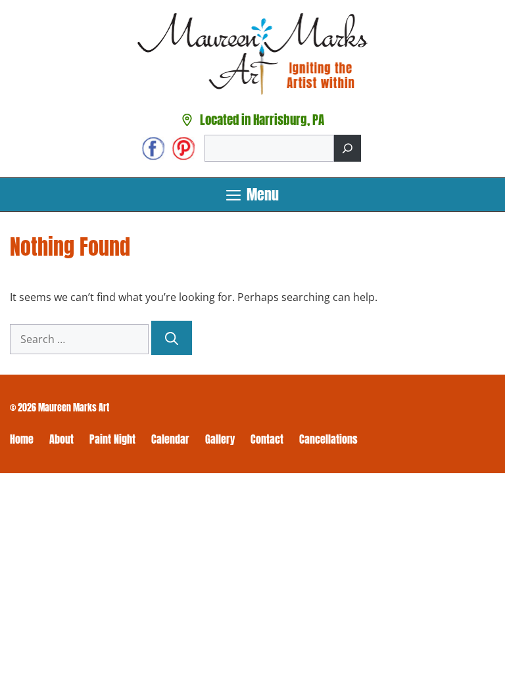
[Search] (347, 148)
